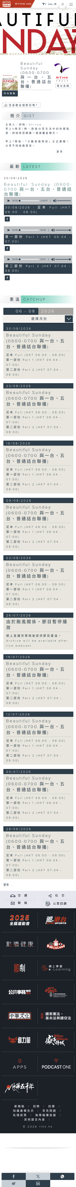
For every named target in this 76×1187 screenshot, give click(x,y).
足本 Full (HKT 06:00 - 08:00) (36, 355)
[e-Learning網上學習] (56, 968)
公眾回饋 (60, 903)
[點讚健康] (20, 944)
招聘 (37, 1106)
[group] (53, 201)
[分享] (50, 895)
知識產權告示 (24, 1110)
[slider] (65, 200)
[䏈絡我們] (13, 903)
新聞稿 (20, 1106)
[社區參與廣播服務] (56, 992)
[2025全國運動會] (20, 920)
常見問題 (50, 1110)
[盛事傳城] (56, 1039)
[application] (37, 201)
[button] (8, 201)
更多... (62, 151)
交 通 (23, 895)
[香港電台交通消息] (13, 895)
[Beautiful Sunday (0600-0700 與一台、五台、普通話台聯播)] (7, 219)
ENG (50, 4)
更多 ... (7, 885)
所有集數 (10, 93)
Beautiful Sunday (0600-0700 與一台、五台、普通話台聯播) (38, 189)
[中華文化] (20, 1016)
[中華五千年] (20, 1087)
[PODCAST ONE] (56, 1063)
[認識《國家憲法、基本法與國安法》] (56, 1016)
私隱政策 (21, 1115)
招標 (52, 1106)
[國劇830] (20, 968)
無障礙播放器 (46, 1115)
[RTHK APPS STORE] (20, 1063)
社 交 (60, 895)
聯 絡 (23, 903)
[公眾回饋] (48, 903)
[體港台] (56, 920)
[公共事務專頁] (20, 992)
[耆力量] (20, 1039)
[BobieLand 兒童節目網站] (56, 944)
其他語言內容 (35, 1119)
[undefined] (44, 3)
